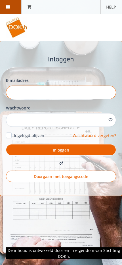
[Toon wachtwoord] (111, 120)
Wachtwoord (18, 108)
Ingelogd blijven (29, 135)
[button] (10, 7)
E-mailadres (17, 80)
